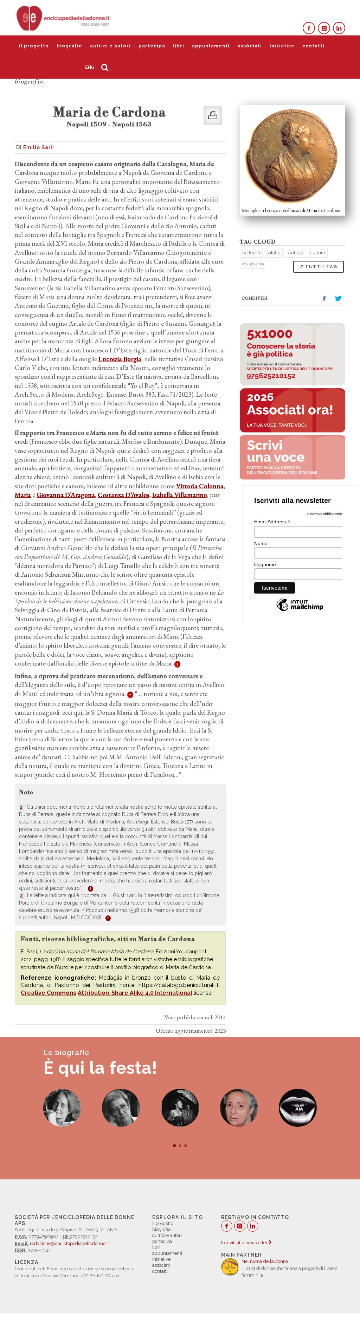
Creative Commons (48, 992)
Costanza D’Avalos (123, 494)
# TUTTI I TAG (318, 266)
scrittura (295, 252)
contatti (313, 45)
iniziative (282, 45)
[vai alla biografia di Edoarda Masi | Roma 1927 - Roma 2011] (121, 1108)
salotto (273, 252)
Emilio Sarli (38, 147)
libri (178, 45)
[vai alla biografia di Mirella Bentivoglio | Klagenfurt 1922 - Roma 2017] (298, 1108)
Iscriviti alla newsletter (245, 1242)
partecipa (152, 45)
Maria (23, 494)
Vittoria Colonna (200, 486)
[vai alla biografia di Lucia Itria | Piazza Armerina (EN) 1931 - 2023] (239, 1108)
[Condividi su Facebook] (324, 299)
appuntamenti (211, 45)
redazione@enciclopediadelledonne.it (69, 1243)
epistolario (253, 263)
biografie (69, 45)
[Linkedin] (339, 28)
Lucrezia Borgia (119, 359)
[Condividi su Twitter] (338, 299)
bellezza (251, 252)
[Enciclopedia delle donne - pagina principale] (63, 17)
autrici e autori (110, 45)
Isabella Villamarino (179, 494)
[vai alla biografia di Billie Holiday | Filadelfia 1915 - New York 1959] (180, 1108)
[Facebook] (309, 28)
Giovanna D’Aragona (66, 494)
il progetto (34, 45)
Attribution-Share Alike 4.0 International (135, 992)
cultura (317, 252)
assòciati (249, 45)
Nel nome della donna (265, 1261)
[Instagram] (324, 28)
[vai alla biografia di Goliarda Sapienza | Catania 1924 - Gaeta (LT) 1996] (62, 1108)
